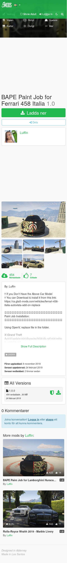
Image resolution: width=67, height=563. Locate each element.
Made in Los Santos (13, 554)
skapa (49, 419)
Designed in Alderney (14, 550)
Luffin (24, 132)
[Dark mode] (56, 14)
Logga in (33, 419)
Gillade (33, 277)
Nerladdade (14, 277)
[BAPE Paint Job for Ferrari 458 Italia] (33, 219)
